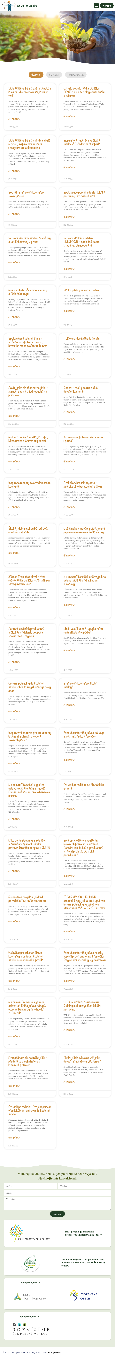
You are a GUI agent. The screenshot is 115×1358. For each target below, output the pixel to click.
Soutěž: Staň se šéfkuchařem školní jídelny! (26, 194)
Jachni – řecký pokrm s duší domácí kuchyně (81, 389)
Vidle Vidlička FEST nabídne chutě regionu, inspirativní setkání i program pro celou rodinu (29, 144)
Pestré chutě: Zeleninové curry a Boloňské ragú (27, 291)
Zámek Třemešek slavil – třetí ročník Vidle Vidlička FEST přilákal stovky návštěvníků (29, 580)
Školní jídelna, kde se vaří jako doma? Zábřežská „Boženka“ (82, 1059)
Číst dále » (14, 119)
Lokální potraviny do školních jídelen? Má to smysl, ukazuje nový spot (29, 687)
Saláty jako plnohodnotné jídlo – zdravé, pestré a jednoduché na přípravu (28, 391)
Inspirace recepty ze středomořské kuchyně (29, 484)
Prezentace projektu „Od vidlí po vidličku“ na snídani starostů (27, 898)
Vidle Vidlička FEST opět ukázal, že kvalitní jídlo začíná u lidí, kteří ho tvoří (29, 92)
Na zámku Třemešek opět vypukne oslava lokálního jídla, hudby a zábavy (85, 580)
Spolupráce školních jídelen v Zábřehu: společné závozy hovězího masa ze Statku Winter (27, 342)
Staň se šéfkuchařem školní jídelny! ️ (80, 685)
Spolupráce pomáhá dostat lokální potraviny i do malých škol (84, 194)
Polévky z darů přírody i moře (82, 338)
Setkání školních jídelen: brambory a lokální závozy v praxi (29, 239)
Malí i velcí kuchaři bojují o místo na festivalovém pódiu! (84, 630)
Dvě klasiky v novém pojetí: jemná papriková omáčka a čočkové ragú (84, 530)
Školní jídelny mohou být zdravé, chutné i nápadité (28, 530)
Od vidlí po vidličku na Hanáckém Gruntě (84, 786)
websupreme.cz (54, 1352)
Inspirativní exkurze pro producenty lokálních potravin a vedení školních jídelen (29, 736)
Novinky (54, 74)
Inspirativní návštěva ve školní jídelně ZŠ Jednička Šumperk (82, 142)
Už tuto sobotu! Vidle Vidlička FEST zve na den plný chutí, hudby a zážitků (84, 92)
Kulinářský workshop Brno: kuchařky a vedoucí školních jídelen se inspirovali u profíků (26, 956)
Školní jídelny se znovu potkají (82, 289)
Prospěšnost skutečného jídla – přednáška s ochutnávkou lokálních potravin (27, 1061)
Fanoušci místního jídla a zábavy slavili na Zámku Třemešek (84, 734)
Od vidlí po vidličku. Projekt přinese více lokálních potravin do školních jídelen (29, 1110)
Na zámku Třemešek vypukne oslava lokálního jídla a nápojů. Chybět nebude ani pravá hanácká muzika (29, 790)
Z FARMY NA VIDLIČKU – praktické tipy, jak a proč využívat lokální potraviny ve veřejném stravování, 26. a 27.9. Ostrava (84, 902)
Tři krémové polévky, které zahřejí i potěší (84, 438)
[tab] (36, 75)
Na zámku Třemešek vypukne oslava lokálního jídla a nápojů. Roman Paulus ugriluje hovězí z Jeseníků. (27, 1007)
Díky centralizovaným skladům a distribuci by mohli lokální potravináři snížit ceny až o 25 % (29, 844)
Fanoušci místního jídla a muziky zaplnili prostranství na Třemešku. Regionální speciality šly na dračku (85, 956)
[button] (96, 5)
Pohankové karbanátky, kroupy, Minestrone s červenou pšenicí (28, 438)
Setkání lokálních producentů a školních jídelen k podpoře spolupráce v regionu (26, 632)
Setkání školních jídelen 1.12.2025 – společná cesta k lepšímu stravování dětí (82, 241)
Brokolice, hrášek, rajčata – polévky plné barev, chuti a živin (83, 484)
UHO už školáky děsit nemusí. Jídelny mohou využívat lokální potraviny (82, 1005)
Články (36, 74)
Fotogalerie (76, 74)
